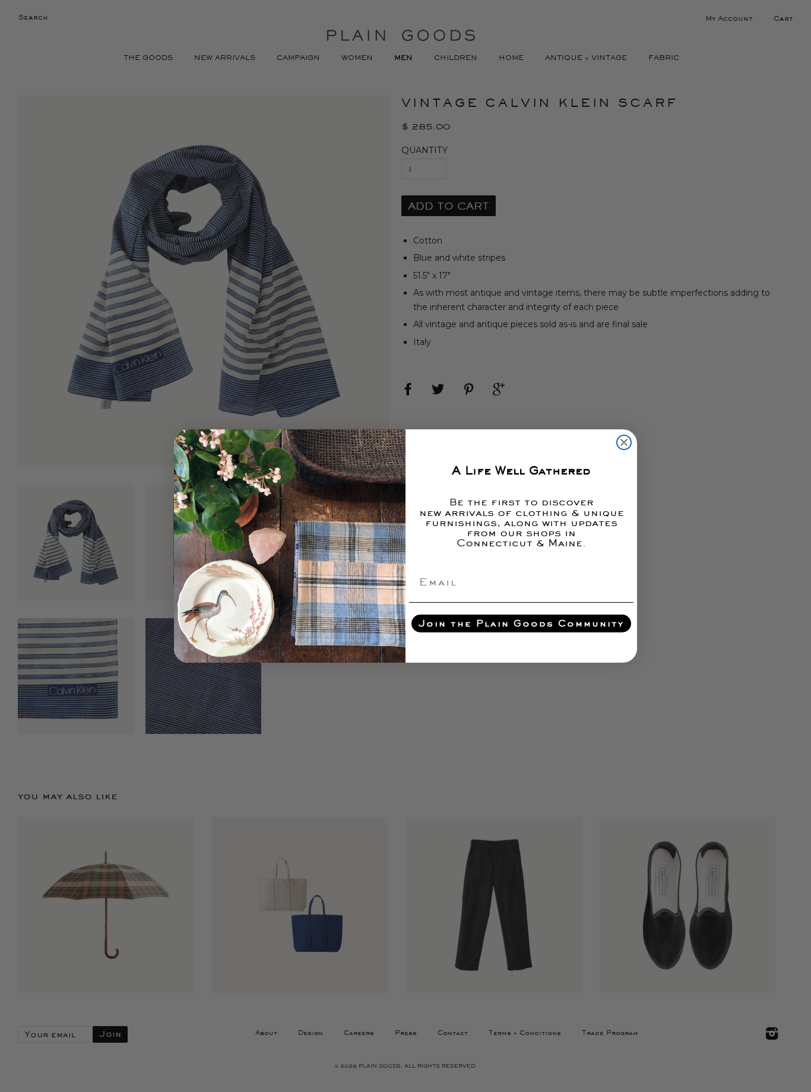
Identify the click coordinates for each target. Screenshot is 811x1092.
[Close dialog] (624, 442)
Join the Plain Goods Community (521, 623)
